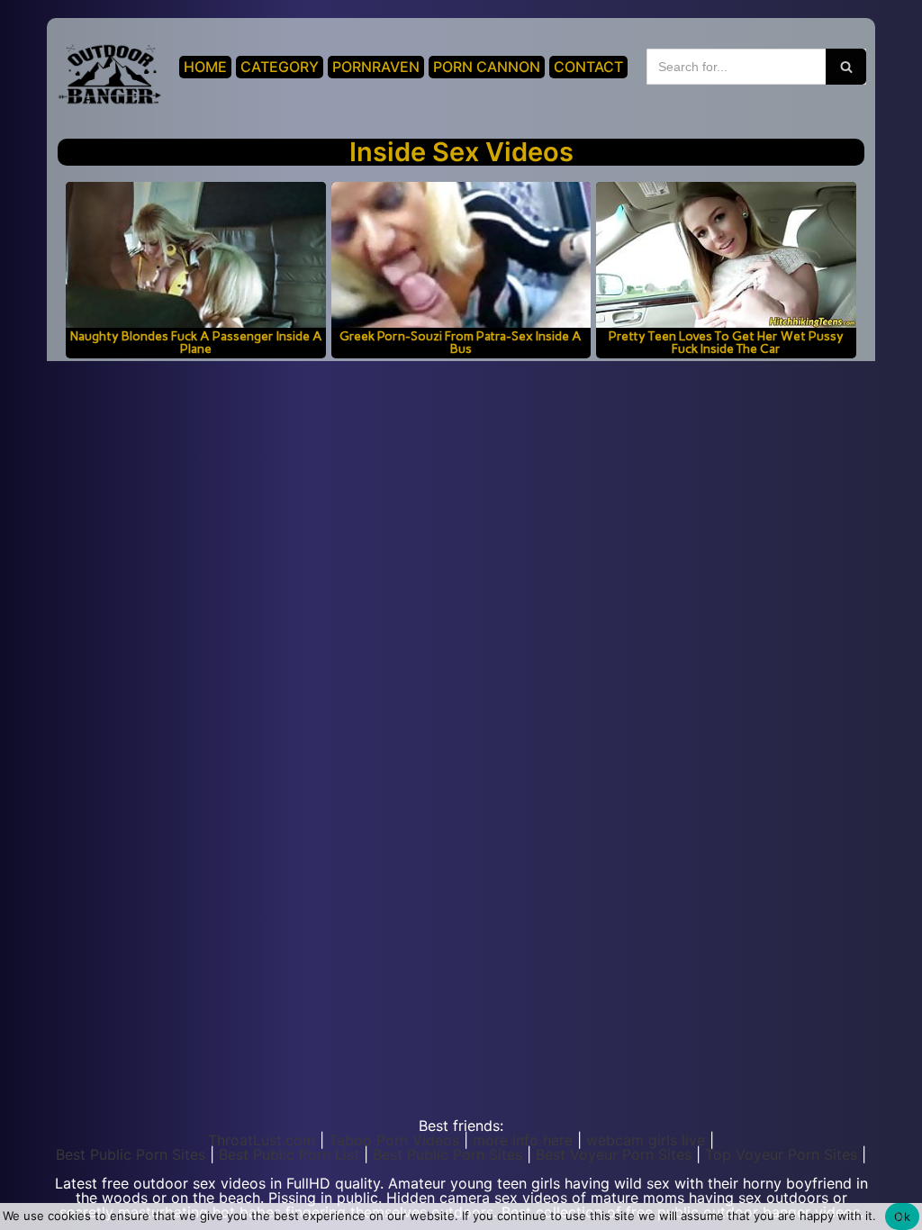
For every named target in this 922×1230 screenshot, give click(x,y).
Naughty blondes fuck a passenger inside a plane (196, 342)
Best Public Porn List (289, 1154)
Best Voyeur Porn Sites (614, 1154)
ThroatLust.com (261, 1140)
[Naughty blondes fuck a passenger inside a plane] (195, 255)
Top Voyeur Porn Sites (781, 1154)
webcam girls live (645, 1140)
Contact (588, 67)
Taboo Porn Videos (394, 1140)
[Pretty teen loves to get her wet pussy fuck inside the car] (725, 255)
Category (279, 67)
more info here (523, 1140)
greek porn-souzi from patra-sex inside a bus (460, 342)
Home (205, 67)
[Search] (846, 67)
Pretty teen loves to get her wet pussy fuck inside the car (726, 342)
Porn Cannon (486, 67)
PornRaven (376, 67)
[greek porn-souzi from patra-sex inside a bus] (461, 255)
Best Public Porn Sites (130, 1154)
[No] (899, 1216)
